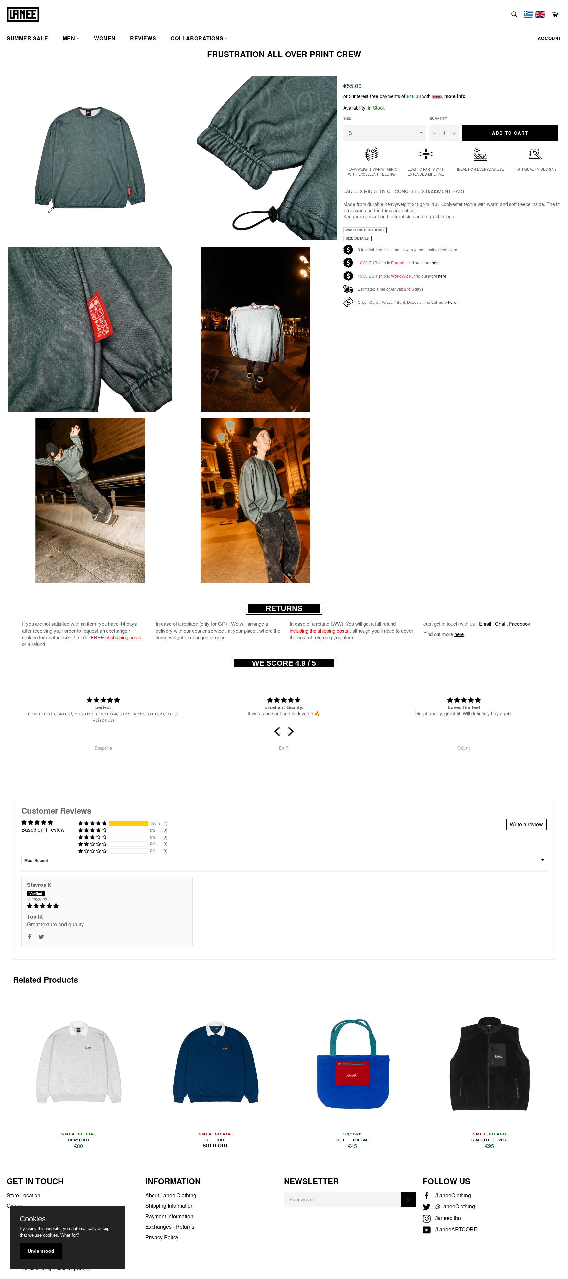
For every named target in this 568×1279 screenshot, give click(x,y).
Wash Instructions (365, 230)
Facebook (519, 623)
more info (455, 96)
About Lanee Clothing (170, 1195)
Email (485, 623)
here (436, 262)
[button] (279, 731)
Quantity (438, 118)
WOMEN (105, 38)
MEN (70, 38)
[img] (107, 905)
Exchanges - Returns (169, 1226)
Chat (500, 623)
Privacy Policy (161, 1237)
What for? (69, 1235)
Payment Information (169, 1216)
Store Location (23, 1195)
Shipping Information (169, 1205)
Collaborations (198, 38)
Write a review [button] (526, 824)
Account (549, 38)
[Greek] (528, 14)
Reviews (143, 38)
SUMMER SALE (27, 38)
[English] (540, 14)
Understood (41, 1251)
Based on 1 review (43, 829)
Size (347, 118)
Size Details (358, 238)
